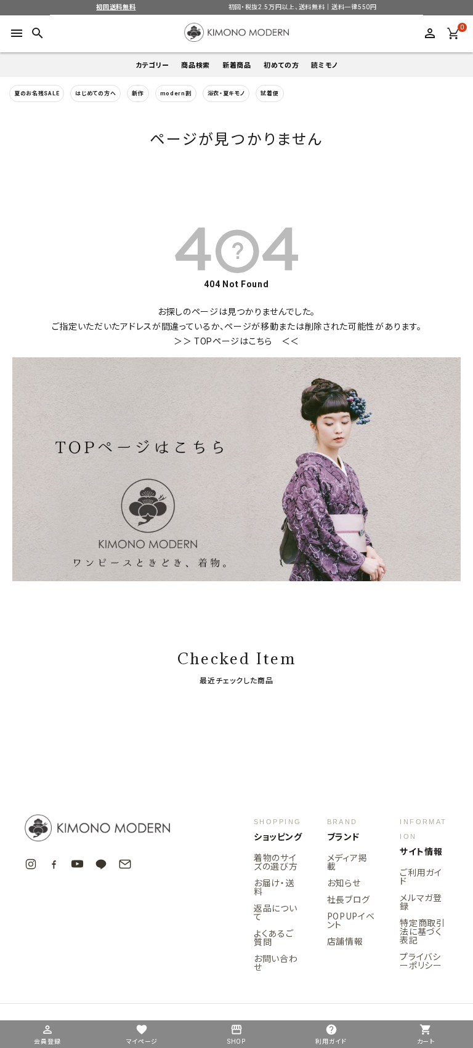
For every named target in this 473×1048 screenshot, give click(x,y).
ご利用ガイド (421, 876)
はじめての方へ (95, 93)
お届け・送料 (274, 886)
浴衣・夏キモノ (226, 93)
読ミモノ (324, 64)
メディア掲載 (347, 861)
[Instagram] (31, 864)
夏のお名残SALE (36, 93)
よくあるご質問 (274, 937)
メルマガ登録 (421, 901)
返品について (275, 912)
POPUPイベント (351, 920)
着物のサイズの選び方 (276, 861)
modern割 (176, 93)
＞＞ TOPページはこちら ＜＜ (236, 341)
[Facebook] (54, 864)
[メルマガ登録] (125, 864)
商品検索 (195, 64)
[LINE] (101, 864)
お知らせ (344, 882)
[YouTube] (77, 863)
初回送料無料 (115, 7)
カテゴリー (152, 64)
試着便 (269, 93)
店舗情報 (345, 941)
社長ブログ (349, 899)
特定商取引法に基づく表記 (422, 931)
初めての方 (281, 64)
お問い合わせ (276, 962)
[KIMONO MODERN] (117, 827)
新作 (138, 93)
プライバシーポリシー (421, 960)
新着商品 (236, 64)
